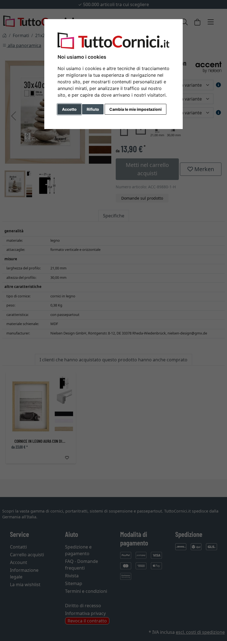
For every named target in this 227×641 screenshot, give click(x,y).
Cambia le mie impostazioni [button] (135, 109)
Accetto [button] (69, 109)
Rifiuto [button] (93, 109)
